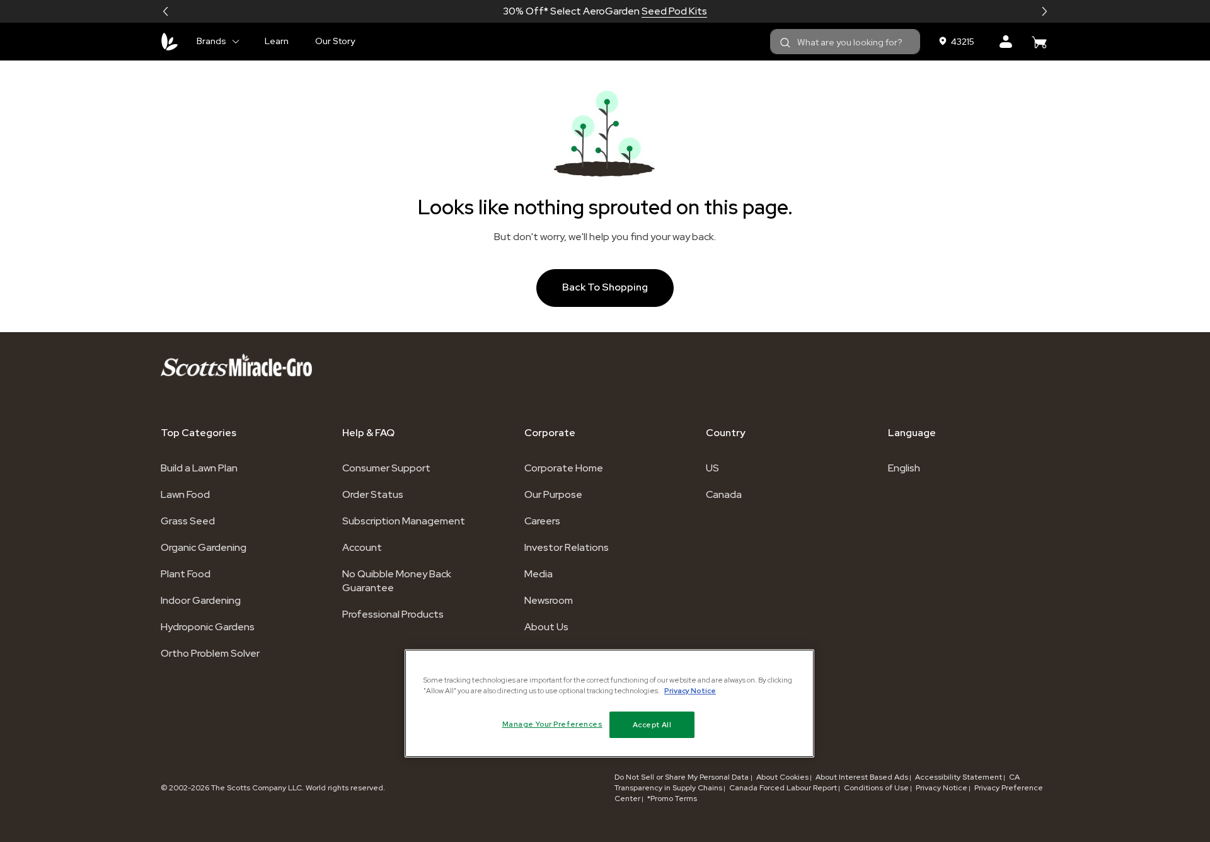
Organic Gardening (203, 547)
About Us (546, 626)
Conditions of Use (876, 788)
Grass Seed (188, 521)
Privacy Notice (941, 788)
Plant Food (185, 573)
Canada (724, 494)
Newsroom (548, 600)
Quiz (664, 11)
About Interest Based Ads (861, 777)
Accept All (652, 724)
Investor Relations (566, 547)
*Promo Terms (672, 798)
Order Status (372, 494)
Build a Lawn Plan (199, 468)
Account (362, 547)
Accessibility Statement (958, 777)
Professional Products (393, 614)
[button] (166, 11)
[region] (609, 703)
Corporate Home (563, 468)
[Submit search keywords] (785, 43)
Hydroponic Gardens (208, 626)
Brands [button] (211, 41)
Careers (542, 521)
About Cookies (782, 777)
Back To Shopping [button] (605, 287)
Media (538, 573)
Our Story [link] (335, 41)
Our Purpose (553, 494)
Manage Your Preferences (552, 724)
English (904, 468)
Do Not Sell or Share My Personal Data (682, 777)
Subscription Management (403, 521)
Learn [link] (277, 41)
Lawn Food (185, 494)
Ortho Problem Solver (210, 653)
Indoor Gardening (201, 600)
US (712, 468)
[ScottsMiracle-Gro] (169, 41)
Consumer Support (386, 468)
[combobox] (845, 41)
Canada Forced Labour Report (783, 788)
